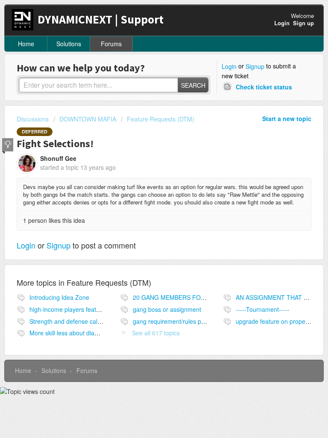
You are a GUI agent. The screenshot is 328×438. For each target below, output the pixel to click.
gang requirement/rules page (172, 321)
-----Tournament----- (263, 309)
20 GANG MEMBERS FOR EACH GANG (187, 297)
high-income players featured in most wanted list (94, 309)
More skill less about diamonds (71, 332)
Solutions (68, 43)
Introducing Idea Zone (59, 297)
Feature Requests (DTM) (160, 119)
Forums (111, 43)
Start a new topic (286, 118)
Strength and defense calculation (73, 321)
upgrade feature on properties (276, 321)
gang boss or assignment (167, 309)
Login (229, 66)
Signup (255, 66)
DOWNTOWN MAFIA (87, 119)
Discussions (33, 119)
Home (26, 43)
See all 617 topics (156, 332)
